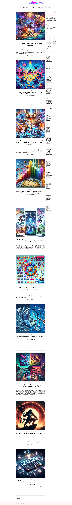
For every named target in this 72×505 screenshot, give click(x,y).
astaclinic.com (48, 99)
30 (50, 46)
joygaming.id (48, 181)
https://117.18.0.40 (48, 65)
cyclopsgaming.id (48, 183)
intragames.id (48, 148)
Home (21, 7)
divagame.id (48, 135)
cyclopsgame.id (48, 184)
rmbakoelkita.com (49, 81)
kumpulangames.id (49, 154)
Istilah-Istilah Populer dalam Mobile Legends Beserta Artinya (30, 44)
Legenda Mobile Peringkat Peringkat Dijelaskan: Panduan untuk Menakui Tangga (30, 192)
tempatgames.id (48, 150)
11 (53, 41)
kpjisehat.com (48, 91)
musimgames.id (48, 125)
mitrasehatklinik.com (49, 92)
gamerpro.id (48, 188)
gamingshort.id (48, 163)
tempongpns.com (49, 75)
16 (50, 43)
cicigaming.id (48, 161)
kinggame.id (48, 209)
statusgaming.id (48, 198)
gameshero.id (48, 117)
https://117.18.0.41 (48, 60)
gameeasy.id (48, 205)
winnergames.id (48, 139)
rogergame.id (48, 171)
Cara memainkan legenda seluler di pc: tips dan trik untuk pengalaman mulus (30, 385)
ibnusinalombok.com (49, 100)
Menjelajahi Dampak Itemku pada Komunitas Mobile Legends (30, 337)
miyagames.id (48, 158)
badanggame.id (48, 174)
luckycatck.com (48, 80)
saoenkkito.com (48, 77)
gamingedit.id (48, 162)
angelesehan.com (49, 82)
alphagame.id (48, 172)
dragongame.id (48, 210)
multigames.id (48, 203)
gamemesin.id (48, 128)
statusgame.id (48, 116)
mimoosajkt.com (48, 87)
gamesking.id (48, 200)
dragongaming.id (48, 195)
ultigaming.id (48, 196)
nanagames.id (48, 182)
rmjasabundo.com (49, 86)
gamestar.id (48, 132)
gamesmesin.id (48, 118)
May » (48, 48)
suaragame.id (48, 151)
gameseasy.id (48, 199)
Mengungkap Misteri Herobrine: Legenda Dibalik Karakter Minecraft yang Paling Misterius (51, 17)
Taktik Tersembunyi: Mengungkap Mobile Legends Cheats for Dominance (30, 93)
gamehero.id (48, 129)
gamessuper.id (48, 121)
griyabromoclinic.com (49, 103)
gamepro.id (48, 208)
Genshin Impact (43, 7)
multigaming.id (48, 197)
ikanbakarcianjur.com (49, 90)
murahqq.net (48, 59)
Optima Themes (22, 503)
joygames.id (48, 177)
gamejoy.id (47, 186)
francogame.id (48, 169)
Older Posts (18, 498)
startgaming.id (48, 115)
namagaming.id (48, 113)
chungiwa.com (48, 89)
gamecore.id (48, 127)
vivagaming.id (48, 114)
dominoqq (47, 105)
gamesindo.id (48, 119)
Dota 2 (30, 7)
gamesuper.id (48, 131)
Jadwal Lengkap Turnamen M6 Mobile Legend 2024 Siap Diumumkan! (30, 482)
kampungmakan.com (49, 79)
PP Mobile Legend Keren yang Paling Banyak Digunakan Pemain (30, 240)
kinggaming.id (48, 193)
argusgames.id (48, 140)
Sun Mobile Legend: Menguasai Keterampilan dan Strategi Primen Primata (30, 434)
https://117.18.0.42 (48, 58)
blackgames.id (48, 160)
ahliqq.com (48, 55)
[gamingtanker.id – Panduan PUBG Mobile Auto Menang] (36, 3)
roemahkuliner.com (49, 76)
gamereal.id (48, 165)
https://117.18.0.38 (48, 62)
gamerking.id (48, 187)
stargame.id (48, 137)
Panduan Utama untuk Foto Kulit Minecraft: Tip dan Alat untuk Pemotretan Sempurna (50, 24)
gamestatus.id (48, 207)
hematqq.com (48, 66)
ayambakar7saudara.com (50, 74)
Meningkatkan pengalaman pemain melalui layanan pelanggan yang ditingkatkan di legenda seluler (30, 142)
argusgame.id (48, 143)
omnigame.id (48, 153)
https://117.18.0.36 (48, 54)
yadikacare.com (48, 98)
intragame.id (48, 152)
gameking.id (48, 206)
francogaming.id (48, 164)
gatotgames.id (48, 159)
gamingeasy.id (48, 189)
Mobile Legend (25, 7)
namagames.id (48, 126)
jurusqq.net (48, 57)
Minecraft (38, 7)
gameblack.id (48, 170)
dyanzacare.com (48, 102)
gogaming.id (48, 194)
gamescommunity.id (49, 175)
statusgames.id (48, 204)
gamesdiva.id (48, 120)
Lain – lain (48, 7)
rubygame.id (48, 142)
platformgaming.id (49, 192)
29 (48, 46)
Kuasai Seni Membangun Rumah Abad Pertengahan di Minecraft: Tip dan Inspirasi (51, 21)
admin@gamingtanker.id (32, 46)
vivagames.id (48, 124)
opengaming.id (48, 138)
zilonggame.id (48, 141)
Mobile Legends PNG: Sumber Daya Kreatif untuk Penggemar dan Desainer (30, 288)
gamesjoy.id (48, 176)
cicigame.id (48, 173)
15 (48, 43)
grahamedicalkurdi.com (49, 101)
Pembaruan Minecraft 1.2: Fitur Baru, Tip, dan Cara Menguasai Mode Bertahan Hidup (50, 32)
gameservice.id (48, 166)
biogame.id (48, 155)
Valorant (33, 7)
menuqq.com (48, 68)
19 (55, 43)
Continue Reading (30, 55)
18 (53, 43)
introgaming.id (48, 149)
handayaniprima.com (49, 78)
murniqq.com (48, 67)
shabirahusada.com (49, 97)
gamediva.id (48, 130)
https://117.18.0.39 (48, 56)
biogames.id (48, 147)
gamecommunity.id (49, 185)
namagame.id (48, 136)
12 (55, 41)
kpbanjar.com (48, 93)
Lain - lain (30, 90)
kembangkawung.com (49, 88)
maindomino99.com (49, 61)
